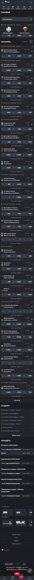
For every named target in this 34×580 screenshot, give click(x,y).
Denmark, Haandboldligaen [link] (10, 119)
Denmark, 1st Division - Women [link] (12, 204)
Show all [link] (25, 42)
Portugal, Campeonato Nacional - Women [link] (15, 382)
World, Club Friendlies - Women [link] (12, 46)
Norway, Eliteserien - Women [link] (11, 301)
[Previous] (2, 30)
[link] (9, 3)
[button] (17, 46)
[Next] (32, 30)
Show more (16, 435)
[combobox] (6, 550)
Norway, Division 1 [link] (8, 246)
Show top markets (16, 74)
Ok (17, 574)
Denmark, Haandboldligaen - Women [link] (13, 174)
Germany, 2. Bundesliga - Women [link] (12, 103)
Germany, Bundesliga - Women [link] (11, 60)
